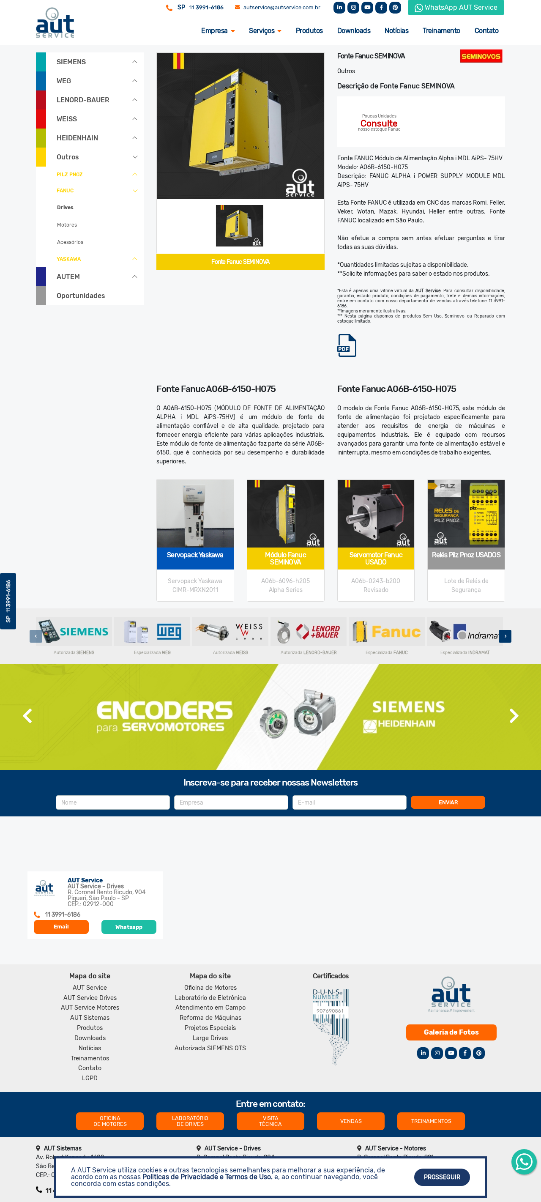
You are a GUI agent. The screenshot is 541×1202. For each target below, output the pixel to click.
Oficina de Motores (210, 987)
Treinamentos (90, 1058)
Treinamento (441, 31)
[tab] (239, 225)
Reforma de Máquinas (210, 1017)
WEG (64, 81)
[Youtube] (367, 8)
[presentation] (36, 636)
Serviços (261, 31)
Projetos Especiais (210, 1028)
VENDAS (351, 1121)
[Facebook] (381, 8)
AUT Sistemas (89, 1017)
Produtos (309, 31)
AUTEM (68, 277)
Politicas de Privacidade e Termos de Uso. (207, 1177)
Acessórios (70, 242)
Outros (68, 157)
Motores (67, 225)
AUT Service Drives (90, 998)
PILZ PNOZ (70, 175)
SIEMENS (71, 62)
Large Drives (210, 1038)
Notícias (396, 31)
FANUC (65, 191)
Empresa (214, 31)
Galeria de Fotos (451, 1032)
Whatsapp (128, 927)
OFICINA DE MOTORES (110, 1121)
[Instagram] (353, 8)
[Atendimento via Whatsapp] (524, 1162)
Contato (487, 31)
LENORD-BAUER (83, 100)
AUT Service (90, 987)
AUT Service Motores (90, 1007)
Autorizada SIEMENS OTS (210, 1048)
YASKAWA (69, 259)
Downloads (354, 31)
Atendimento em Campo (210, 1007)
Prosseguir (442, 1177)
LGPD (90, 1078)
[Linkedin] (339, 8)
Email (61, 926)
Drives (65, 208)
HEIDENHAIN (77, 138)
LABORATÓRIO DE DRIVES (190, 1121)
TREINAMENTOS (431, 1121)
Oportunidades (81, 296)
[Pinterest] (395, 8)
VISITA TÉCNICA (270, 1121)
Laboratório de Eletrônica (210, 998)
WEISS (67, 119)
